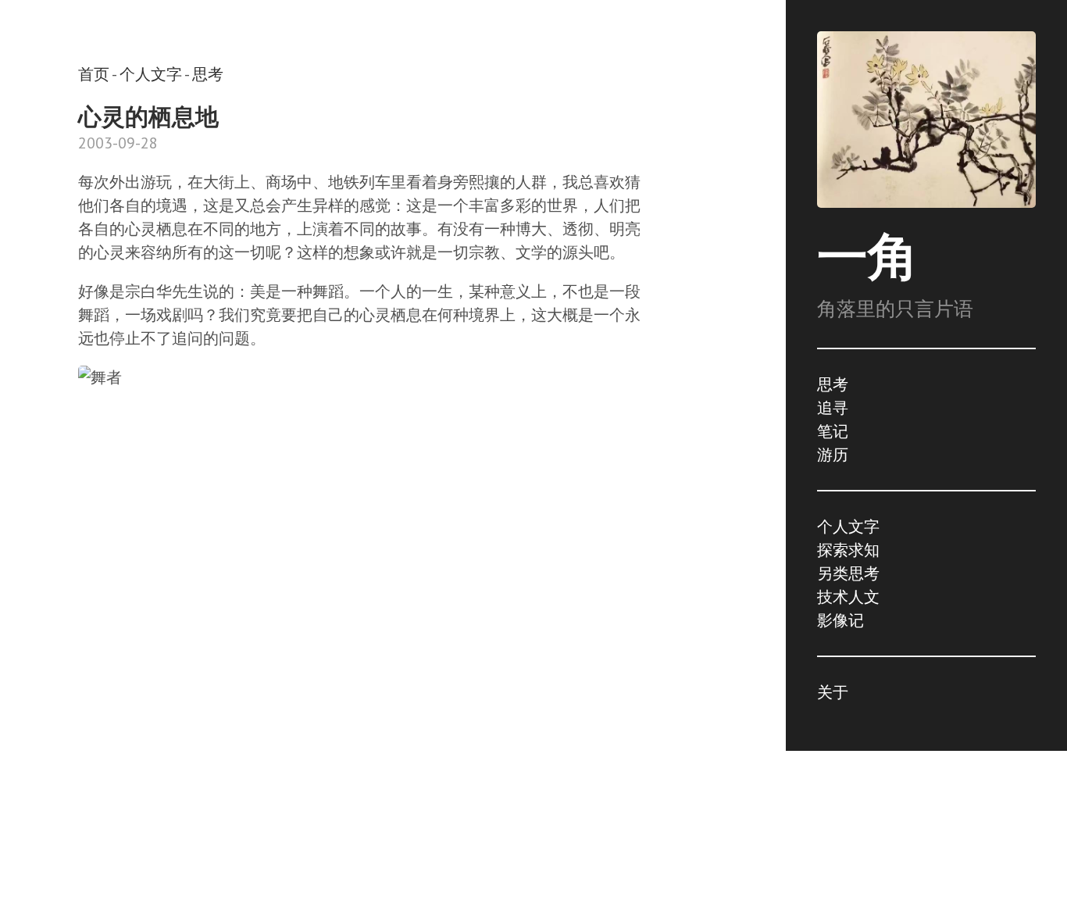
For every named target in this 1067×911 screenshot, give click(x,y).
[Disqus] (359, 647)
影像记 (840, 620)
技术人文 (848, 597)
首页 (93, 74)
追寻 (832, 408)
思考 (832, 384)
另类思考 (848, 573)
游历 (832, 455)
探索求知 (848, 550)
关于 (832, 692)
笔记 (832, 431)
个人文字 (848, 526)
